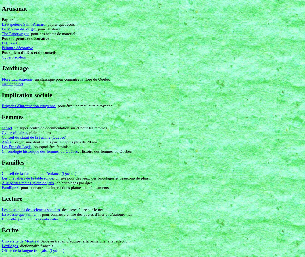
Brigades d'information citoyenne (29, 106)
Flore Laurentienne (17, 79)
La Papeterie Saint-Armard (23, 24)
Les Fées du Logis (16, 146)
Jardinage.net (12, 84)
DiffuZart (9, 43)
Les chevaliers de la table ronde (27, 178)
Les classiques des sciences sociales (31, 209)
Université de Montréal (20, 241)
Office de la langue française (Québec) (33, 250)
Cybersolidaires (14, 132)
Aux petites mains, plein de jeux (28, 183)
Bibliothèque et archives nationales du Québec (39, 219)
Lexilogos (10, 246)
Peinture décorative (17, 48)
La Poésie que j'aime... (21, 214)
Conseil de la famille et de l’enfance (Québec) (39, 173)
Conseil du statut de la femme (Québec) (34, 137)
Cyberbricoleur (14, 57)
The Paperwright (15, 33)
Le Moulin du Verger (19, 29)
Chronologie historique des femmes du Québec (40, 151)
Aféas (6, 142)
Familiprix (10, 187)
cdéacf (7, 128)
